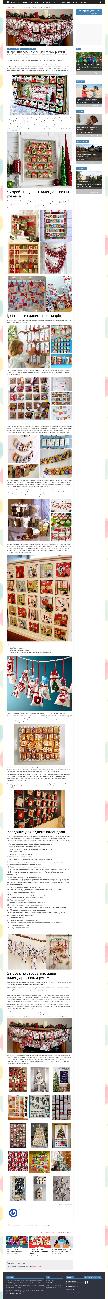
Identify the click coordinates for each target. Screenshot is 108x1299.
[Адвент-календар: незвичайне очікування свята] (40, 1237)
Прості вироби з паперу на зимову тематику (61, 1250)
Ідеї (9, 49)
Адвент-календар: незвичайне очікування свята (39, 1251)
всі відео (96, 73)
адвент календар (36, 54)
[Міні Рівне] (8, 2)
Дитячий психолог (71, 1281)
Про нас (83, 2)
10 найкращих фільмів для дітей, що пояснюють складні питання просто (88, 66)
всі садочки (95, 193)
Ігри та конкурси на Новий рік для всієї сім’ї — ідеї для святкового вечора (88, 99)
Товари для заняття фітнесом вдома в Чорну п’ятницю (28, 1225)
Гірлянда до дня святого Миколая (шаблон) (56, 1232)
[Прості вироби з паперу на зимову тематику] (62, 1237)
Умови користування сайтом (74, 1292)
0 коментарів (26, 54)
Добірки (13, 2)
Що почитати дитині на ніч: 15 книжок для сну (88, 130)
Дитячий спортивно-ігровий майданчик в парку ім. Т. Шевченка (88, 156)
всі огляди (95, 135)
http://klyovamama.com (65, 1205)
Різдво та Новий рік (25, 49)
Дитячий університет (72, 1286)
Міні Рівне (49, 1282)
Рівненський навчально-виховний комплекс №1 (86, 185)
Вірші (36, 2)
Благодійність (70, 1289)
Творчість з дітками (25, 2)
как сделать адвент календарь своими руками (52, 54)
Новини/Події (15, 49)
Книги (63, 2)
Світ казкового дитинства (73, 1284)
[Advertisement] (89, 34)
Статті (55, 2)
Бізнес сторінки (72, 2)
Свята (48, 2)
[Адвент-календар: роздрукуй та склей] (17, 1237)
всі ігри (96, 106)
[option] (89, 61)
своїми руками (25, 57)
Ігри (43, 2)
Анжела (18, 54)
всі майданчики (93, 163)
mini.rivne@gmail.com (16, 1293)
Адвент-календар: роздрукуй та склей (14, 1250)
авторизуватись (37, 1266)
